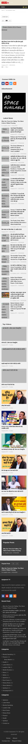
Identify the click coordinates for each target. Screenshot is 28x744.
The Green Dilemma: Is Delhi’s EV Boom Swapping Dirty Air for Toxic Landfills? (14, 620)
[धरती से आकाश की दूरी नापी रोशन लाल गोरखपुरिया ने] (14, 504)
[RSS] (14, 83)
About (15, 738)
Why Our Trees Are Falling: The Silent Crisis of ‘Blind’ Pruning (12, 549)
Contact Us (6, 741)
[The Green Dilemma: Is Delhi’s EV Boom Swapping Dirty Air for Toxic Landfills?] (5, 148)
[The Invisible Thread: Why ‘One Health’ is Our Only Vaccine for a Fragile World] (5, 259)
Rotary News (6, 682)
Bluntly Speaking (8, 654)
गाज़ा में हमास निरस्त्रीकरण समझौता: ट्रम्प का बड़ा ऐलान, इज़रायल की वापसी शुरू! (17, 130)
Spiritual (5, 688)
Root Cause (6, 680)
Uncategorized (7, 690)
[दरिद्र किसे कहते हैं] (14, 397)
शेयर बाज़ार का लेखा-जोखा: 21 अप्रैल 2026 (12, 229)
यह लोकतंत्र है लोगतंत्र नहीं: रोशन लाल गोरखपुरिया (13, 449)
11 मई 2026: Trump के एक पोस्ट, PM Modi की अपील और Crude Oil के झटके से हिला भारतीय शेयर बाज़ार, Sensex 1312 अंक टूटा (17, 197)
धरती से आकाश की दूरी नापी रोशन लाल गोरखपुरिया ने (13, 512)
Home (8, 738)
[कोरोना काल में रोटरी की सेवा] (14, 376)
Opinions (5, 677)
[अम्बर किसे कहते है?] (14, 525)
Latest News (6, 664)
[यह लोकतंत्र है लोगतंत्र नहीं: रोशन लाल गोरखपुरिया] (14, 441)
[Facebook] (3, 83)
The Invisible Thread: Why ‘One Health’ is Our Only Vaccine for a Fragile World (18, 257)
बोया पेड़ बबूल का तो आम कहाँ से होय (10, 470)
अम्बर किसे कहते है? (6, 533)
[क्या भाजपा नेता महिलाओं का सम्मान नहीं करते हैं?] (14, 483)
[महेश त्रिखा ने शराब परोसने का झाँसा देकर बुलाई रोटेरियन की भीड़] (14, 33)
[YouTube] (7, 83)
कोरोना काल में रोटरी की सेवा (8, 384)
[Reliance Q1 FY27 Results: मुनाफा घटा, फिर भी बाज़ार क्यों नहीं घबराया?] (5, 139)
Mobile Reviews (7, 670)
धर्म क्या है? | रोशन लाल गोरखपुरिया (9, 342)
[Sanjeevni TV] (14, 112)
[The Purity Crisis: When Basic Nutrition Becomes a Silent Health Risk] (5, 223)
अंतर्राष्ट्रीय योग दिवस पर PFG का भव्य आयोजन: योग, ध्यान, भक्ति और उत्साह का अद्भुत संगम (18, 158)
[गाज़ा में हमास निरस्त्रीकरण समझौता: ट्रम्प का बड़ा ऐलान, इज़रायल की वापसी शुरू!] (5, 131)
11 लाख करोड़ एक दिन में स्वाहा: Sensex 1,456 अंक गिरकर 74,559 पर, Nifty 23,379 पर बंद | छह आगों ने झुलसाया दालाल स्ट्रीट (18, 182)
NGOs (4, 675)
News (4, 672)
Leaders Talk (6, 667)
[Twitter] (10, 83)
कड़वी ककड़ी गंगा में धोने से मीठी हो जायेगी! (11, 363)
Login (25, 7)
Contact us (6, 723)
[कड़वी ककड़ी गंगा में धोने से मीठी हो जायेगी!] (14, 355)
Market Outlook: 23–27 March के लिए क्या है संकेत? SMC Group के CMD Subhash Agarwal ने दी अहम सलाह (18, 306)
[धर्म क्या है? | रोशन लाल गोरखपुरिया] (14, 334)
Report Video (16, 741)
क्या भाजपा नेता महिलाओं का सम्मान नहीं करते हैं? (12, 491)
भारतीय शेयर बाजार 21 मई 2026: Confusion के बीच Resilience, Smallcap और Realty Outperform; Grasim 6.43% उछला (18, 168)
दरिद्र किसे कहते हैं (6, 405)
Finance (5, 657)
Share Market (8, 659)
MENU (3, 7)
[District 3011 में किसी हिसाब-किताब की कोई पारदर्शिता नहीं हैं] (14, 418)
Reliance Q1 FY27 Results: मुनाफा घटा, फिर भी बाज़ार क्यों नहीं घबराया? (18, 138)
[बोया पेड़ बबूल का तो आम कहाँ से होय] (14, 462)
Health (5, 662)
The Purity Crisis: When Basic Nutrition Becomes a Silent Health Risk (18, 222)
